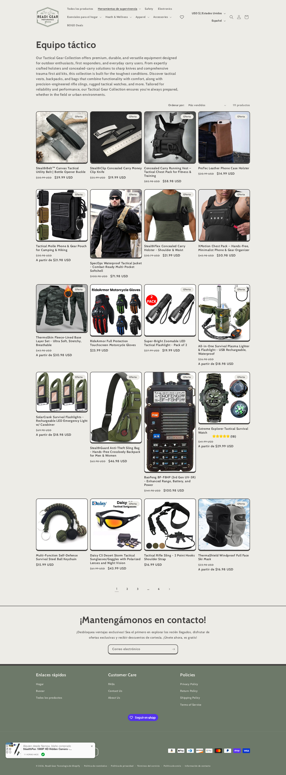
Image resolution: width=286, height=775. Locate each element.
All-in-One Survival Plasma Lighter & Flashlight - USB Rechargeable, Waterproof (223, 350)
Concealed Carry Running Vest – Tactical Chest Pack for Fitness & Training (167, 172)
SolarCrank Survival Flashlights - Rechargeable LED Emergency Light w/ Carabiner (62, 420)
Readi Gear (50, 766)
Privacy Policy (189, 684)
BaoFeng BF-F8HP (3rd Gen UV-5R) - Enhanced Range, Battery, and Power (170, 481)
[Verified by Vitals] (43, 754)
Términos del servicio (148, 766)
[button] (119, 9)
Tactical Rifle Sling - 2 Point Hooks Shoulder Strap (169, 557)
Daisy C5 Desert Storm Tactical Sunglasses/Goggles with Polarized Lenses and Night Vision (115, 559)
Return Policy (189, 691)
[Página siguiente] (169, 589)
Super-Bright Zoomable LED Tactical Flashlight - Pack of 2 (165, 343)
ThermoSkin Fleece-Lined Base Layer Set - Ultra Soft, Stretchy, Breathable (59, 341)
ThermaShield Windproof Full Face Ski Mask (223, 557)
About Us (114, 698)
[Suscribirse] (173, 649)
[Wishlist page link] (182, 17)
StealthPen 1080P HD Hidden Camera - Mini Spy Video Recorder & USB (47, 749)
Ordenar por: (176, 105)
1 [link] (117, 589)
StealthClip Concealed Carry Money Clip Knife (116, 170)
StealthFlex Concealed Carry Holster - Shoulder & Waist (164, 248)
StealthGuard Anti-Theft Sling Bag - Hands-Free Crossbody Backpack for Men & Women (115, 451)
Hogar (40, 684)
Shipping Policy (190, 698)
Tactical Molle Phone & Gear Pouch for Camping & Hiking (61, 248)
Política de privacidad (122, 766)
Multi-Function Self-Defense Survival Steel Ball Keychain (57, 557)
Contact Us (115, 691)
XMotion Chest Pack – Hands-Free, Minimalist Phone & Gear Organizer (223, 248)
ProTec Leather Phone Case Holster (223, 168)
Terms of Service (190, 704)
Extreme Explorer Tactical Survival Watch (223, 430)
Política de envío (172, 766)
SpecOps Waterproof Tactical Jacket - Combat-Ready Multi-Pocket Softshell (116, 267)
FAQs (111, 684)
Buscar (40, 691)
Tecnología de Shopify (68, 766)
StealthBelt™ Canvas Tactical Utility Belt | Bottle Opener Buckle (61, 170)
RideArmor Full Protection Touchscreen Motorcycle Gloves (113, 343)
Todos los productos (49, 698)
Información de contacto (197, 766)
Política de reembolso (95, 766)
